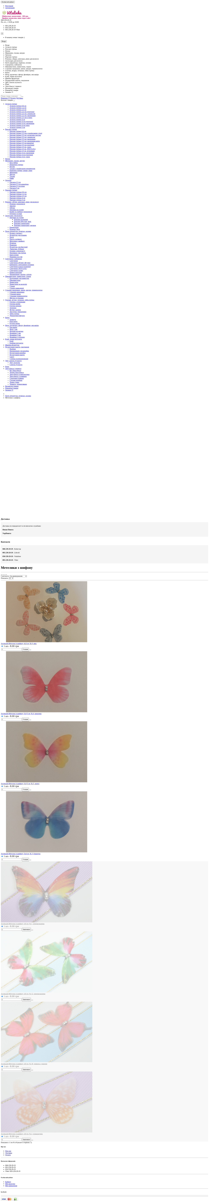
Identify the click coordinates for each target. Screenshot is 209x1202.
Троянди (13, 319)
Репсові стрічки (11, 129)
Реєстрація (9, 6)
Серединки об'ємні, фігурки (20, 263)
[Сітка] (2, 574)
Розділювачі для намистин (19, 278)
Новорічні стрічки (16, 165)
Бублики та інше (16, 214)
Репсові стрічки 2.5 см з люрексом (22, 137)
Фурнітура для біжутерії (18, 247)
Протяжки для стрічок (18, 253)
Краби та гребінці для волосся (21, 212)
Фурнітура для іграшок (18, 235)
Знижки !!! (9, 390)
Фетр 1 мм (13, 329)
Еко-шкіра (13, 327)
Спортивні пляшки (17, 378)
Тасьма (12, 176)
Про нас (8, 1151)
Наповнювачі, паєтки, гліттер (20, 274)
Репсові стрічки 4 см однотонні (21, 155)
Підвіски (13, 243)
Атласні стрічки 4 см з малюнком (22, 123)
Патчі (12, 237)
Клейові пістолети (16, 343)
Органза (8, 180)
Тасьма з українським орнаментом (22, 168)
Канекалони (14, 227)
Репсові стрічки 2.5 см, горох (20, 147)
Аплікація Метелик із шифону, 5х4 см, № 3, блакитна (20, 854)
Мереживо (13, 172)
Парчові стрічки (11, 190)
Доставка (19, 98)
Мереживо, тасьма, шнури (15, 161)
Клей (11, 341)
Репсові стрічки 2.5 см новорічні (22, 143)
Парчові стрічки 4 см (17, 198)
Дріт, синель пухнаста (13, 361)
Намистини (14, 282)
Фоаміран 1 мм (15, 333)
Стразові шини (15, 294)
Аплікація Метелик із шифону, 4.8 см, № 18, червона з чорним (24, 1064)
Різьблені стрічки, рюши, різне (21, 170)
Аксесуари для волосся (13, 216)
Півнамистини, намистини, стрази (18, 276)
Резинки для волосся (17, 204)
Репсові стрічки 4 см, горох (20, 157)
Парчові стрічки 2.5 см (18, 196)
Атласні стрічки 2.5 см (18, 110)
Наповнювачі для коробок (19, 351)
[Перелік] (4, 574)
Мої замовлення (11, 1186)
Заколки (13, 206)
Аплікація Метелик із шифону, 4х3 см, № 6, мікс (19, 644)
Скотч (12, 357)
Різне (7, 367)
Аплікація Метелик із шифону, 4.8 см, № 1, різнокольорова (22, 924)
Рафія (12, 178)
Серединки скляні (16, 270)
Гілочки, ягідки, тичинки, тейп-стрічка (19, 300)
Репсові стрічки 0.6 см (18, 131)
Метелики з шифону (17, 241)
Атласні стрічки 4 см (17, 119)
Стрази (12, 286)
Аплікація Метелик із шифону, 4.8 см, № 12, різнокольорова (23, 994)
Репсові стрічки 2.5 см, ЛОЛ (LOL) (23, 149)
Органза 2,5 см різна (17, 186)
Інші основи (14, 255)
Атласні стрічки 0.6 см (18, 106)
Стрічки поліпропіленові (19, 359)
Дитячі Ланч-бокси (17, 372)
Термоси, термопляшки (18, 384)
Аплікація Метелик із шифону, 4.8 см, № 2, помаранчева (22, 1134)
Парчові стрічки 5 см (17, 200)
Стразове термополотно (18, 296)
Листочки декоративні (18, 312)
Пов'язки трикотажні (21, 223)
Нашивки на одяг (16, 257)
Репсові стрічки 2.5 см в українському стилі (26, 133)
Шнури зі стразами (17, 298)
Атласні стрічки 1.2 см (18, 108)
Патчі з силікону (16, 239)
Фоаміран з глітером (17, 337)
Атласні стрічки (11, 104)
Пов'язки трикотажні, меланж (25, 225)
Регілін (12, 167)
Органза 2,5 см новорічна (19, 184)
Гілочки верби (15, 304)
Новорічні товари (11, 388)
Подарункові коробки (18, 353)
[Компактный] (6, 574)
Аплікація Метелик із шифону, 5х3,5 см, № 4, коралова (21, 714)
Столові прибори (16, 380)
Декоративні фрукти (17, 316)
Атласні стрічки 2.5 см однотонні (22, 112)
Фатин (7, 159)
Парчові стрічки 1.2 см (18, 194)
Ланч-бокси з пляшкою (18, 376)
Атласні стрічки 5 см (17, 127)
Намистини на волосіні (18, 284)
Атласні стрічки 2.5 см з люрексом (22, 114)
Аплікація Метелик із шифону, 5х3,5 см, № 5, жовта (20, 784)
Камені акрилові (16, 272)
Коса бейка (14, 163)
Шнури (12, 174)
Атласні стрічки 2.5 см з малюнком (22, 116)
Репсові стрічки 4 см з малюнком (22, 153)
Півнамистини (15, 280)
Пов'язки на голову (17, 210)
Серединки (14, 261)
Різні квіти (13, 321)
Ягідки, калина (15, 310)
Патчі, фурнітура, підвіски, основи (18, 231)
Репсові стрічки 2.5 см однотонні (22, 145)
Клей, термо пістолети (13, 339)
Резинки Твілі (15, 229)
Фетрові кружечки (16, 331)
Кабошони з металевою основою (22, 265)
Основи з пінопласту (17, 251)
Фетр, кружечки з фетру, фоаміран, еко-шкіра (22, 325)
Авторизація (9, 8)
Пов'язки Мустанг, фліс (22, 221)
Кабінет (8, 1182)
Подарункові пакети (17, 355)
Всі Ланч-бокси (15, 370)
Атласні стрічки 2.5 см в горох (21, 118)
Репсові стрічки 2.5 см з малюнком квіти (25, 141)
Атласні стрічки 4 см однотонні (21, 121)
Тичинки (13, 308)
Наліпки (13, 349)
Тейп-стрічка (14, 314)
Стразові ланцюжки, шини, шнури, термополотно (23, 290)
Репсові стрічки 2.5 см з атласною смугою (25, 135)
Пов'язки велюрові (21, 219)
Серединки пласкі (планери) (20, 267)
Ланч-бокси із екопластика (19, 374)
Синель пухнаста (16, 365)
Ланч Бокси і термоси (13, 368)
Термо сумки (14, 382)
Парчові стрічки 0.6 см (18, 192)
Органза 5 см (14, 188)
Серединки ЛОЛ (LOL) (18, 268)
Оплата (13, 98)
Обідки (12, 208)
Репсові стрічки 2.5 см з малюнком (22, 139)
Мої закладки (10, 1184)
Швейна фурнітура (12, 345)
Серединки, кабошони (13, 259)
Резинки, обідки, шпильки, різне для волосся (22, 202)
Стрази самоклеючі (17, 288)
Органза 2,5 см (15, 182)
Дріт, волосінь (15, 363)
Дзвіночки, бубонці (17, 249)
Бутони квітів (15, 323)
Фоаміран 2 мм (15, 335)
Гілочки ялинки (15, 306)
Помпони (13, 245)
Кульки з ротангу (16, 233)
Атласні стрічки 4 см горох (20, 125)
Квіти (7, 318)
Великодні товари (12, 386)
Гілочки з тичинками (17, 302)
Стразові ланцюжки (17, 292)
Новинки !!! (5, 98)
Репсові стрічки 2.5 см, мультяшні (22, 151)
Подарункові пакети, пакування (17, 347)
